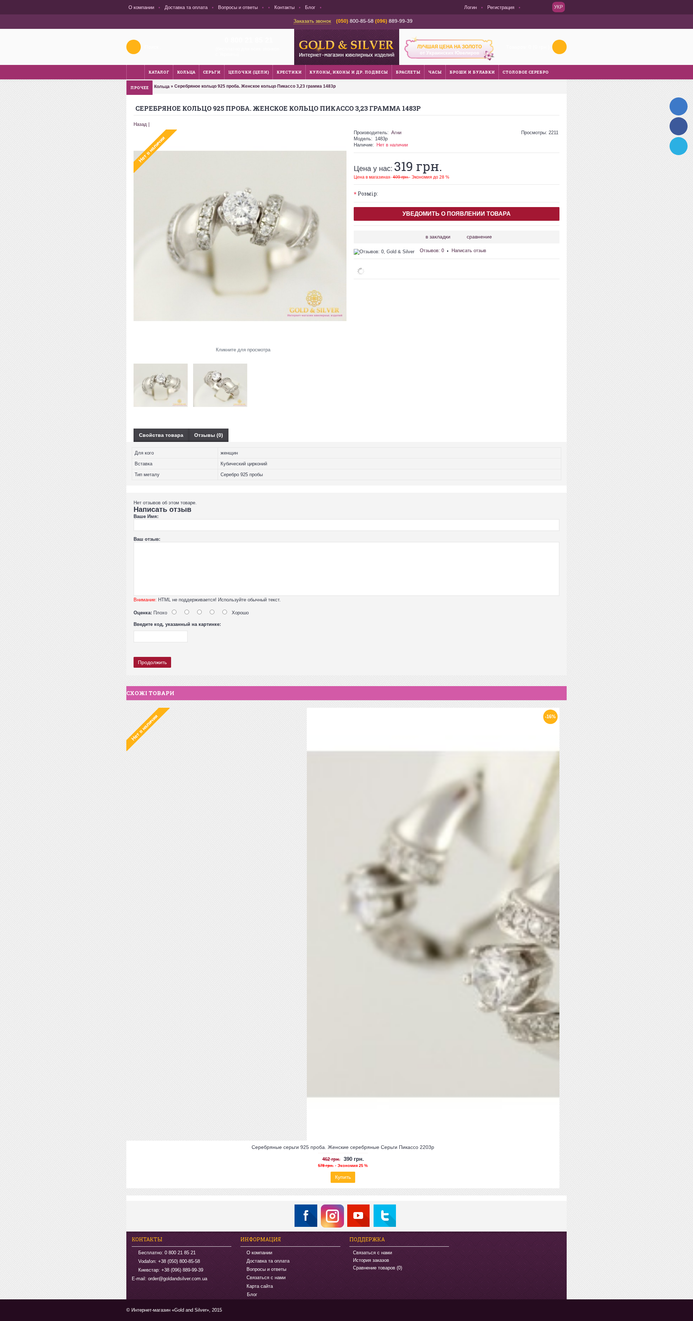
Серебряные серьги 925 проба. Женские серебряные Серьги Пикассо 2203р (343, 1147)
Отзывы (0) (208, 435)
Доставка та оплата (268, 1261)
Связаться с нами (266, 1277)
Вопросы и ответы (266, 1269)
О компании (259, 1252)
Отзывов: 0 (432, 250)
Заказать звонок (312, 21)
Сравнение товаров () (377, 1267)
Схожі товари (150, 693)
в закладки (438, 237)
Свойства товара (161, 435)
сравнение (479, 237)
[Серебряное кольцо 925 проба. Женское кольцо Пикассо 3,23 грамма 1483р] (163, 382)
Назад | (141, 124)
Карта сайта (260, 1286)
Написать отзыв (469, 250)
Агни (396, 132)
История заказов (371, 1260)
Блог (252, 1294)
